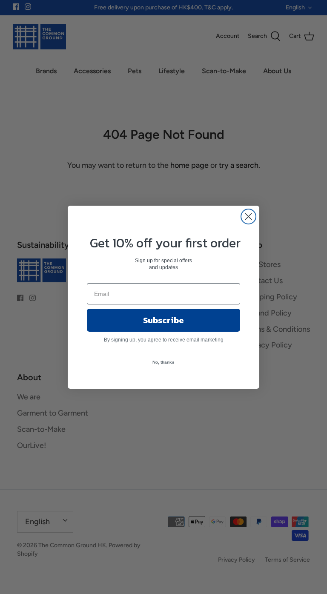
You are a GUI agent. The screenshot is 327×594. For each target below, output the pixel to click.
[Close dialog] (248, 216)
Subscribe (163, 320)
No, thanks (163, 362)
